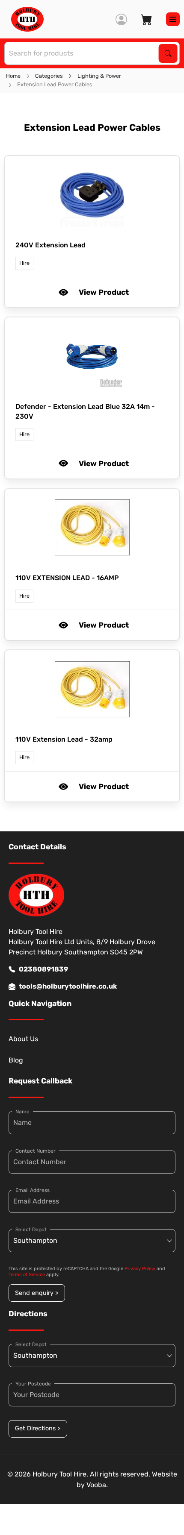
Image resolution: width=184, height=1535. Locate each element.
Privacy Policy (140, 1268)
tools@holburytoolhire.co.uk (68, 986)
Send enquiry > (36, 1293)
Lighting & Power (99, 76)
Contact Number (35, 1151)
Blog (16, 1060)
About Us (23, 1039)
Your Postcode (33, 1384)
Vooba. (97, 1485)
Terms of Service (27, 1274)
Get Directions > (37, 1428)
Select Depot (31, 1230)
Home (13, 76)
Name (22, 1112)
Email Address (32, 1190)
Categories (49, 76)
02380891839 (43, 969)
